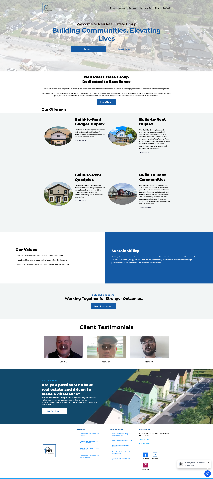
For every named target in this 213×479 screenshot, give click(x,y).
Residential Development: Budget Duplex (89, 441)
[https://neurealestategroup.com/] (47, 8)
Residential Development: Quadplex (89, 449)
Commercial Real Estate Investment (121, 459)
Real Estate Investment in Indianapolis (122, 452)
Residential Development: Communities (89, 456)
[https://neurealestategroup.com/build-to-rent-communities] (122, 194)
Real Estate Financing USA (122, 440)
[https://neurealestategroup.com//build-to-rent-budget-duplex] (58, 136)
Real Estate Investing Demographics (120, 434)
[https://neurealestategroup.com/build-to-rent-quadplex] (58, 194)
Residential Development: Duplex (89, 434)
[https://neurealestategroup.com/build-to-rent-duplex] (122, 136)
